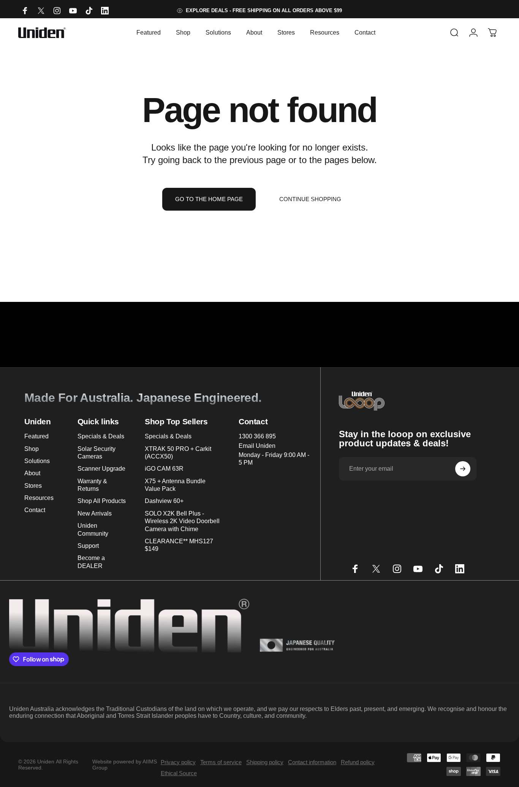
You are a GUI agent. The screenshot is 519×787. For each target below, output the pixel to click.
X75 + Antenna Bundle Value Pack (175, 485)
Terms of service (221, 762)
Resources (39, 497)
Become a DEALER (91, 561)
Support (88, 545)
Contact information (312, 762)
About (32, 473)
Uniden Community (93, 529)
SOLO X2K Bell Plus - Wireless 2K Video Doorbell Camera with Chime (182, 521)
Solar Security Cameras (97, 452)
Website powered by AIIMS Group (124, 764)
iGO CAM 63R (164, 468)
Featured (36, 436)
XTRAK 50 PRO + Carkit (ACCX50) (178, 452)
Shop (31, 448)
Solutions (37, 460)
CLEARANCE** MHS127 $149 (179, 545)
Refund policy (358, 762)
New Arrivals (95, 513)
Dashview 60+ (164, 500)
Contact (34, 509)
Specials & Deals (101, 436)
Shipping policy (264, 762)
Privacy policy (178, 762)
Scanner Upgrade (101, 468)
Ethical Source (179, 773)
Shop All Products (102, 500)
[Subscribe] (462, 468)
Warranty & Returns (92, 485)
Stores (33, 485)
